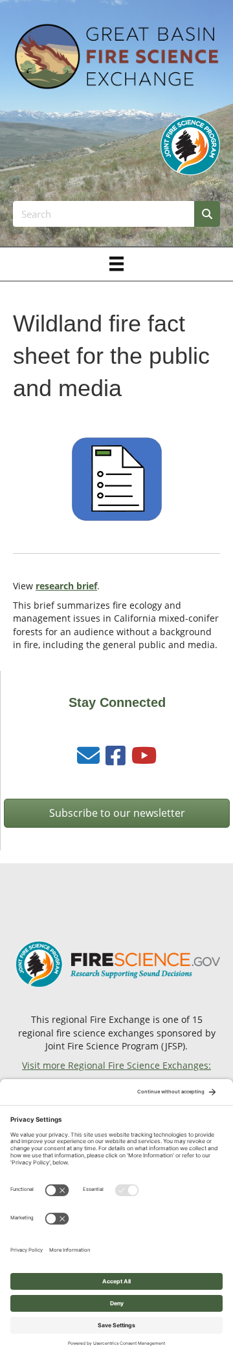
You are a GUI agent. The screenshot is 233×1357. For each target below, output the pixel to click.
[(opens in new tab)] (190, 144)
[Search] (207, 214)
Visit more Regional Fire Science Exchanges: (116, 1065)
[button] (117, 813)
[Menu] (116, 263)
